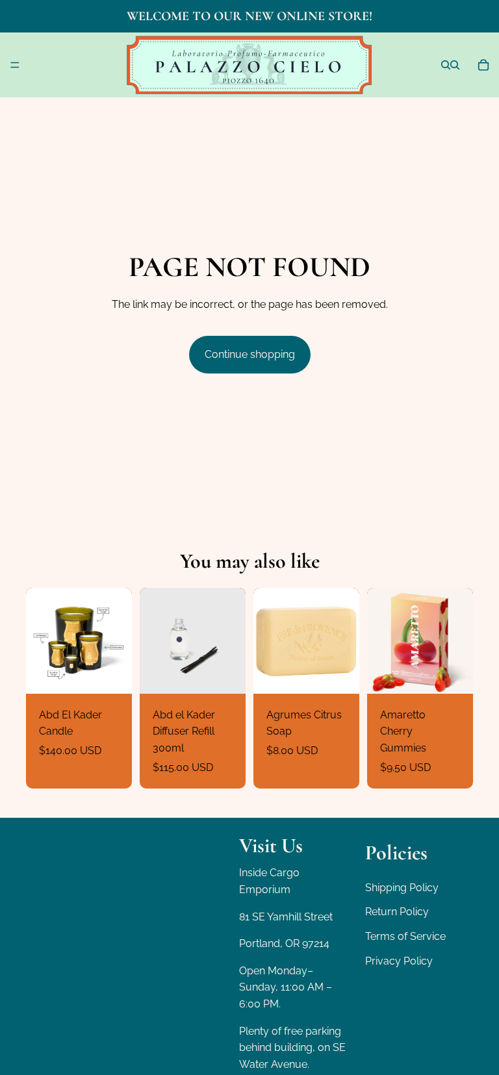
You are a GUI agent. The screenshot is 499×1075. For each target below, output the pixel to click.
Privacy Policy (399, 960)
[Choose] (111, 673)
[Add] (225, 673)
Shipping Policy (402, 887)
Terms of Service (405, 936)
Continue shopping (250, 354)
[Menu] (15, 65)
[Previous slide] (40, 640)
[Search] (445, 65)
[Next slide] (117, 640)
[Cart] (483, 65)
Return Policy (397, 911)
